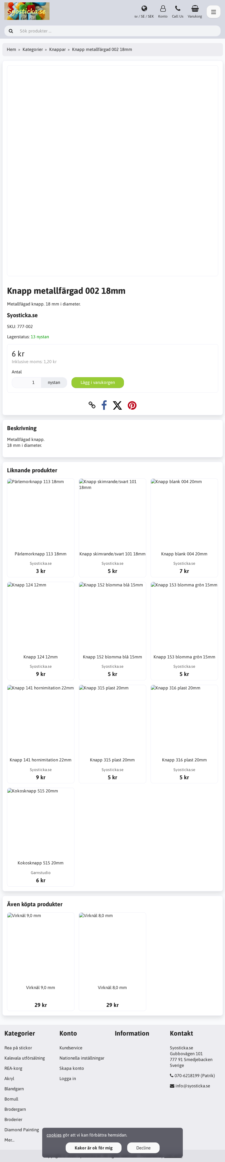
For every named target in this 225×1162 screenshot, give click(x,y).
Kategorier (33, 49)
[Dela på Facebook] (104, 405)
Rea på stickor (18, 1047)
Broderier (13, 1119)
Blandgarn (14, 1088)
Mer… (9, 1139)
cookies (54, 1134)
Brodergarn (15, 1109)
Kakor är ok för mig (93, 1147)
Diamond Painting (21, 1129)
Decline (143, 1147)
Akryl (9, 1078)
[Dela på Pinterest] (132, 405)
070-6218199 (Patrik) (195, 1075)
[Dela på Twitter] (117, 405)
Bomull (11, 1098)
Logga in (67, 1078)
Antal (17, 371)
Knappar (57, 49)
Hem (11, 49)
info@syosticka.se (192, 1085)
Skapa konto (71, 1068)
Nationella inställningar (81, 1057)
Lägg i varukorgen (98, 382)
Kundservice (70, 1047)
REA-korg (13, 1068)
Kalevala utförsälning (24, 1057)
